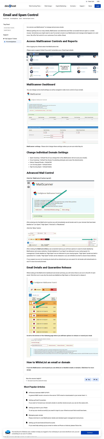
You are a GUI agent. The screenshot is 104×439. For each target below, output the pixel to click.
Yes (89, 379)
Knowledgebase (14, 18)
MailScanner (40, 27)
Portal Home (6, 18)
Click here (84, 367)
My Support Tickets (11, 38)
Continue (90, 432)
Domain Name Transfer (9, 27)
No (96, 379)
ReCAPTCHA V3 (7, 30)
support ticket (40, 50)
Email (20, 18)
